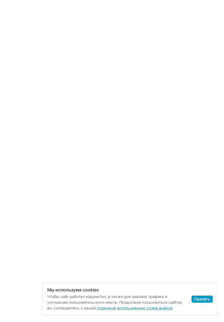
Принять (202, 299)
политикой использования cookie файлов (135, 308)
